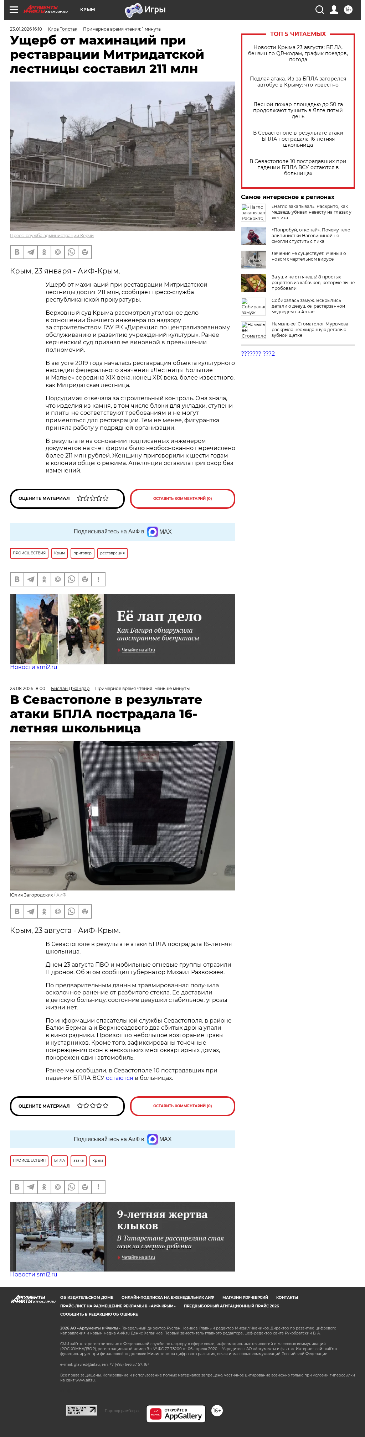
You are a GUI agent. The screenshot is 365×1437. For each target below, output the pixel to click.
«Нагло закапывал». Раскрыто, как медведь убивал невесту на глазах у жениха (311, 212)
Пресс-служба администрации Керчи (52, 235)
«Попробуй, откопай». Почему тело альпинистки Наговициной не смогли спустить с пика (311, 235)
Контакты (287, 1297)
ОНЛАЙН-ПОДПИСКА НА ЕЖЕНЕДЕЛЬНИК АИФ (168, 1297)
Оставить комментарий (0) (182, 498)
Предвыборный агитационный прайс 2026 (231, 1306)
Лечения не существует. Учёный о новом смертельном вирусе (309, 256)
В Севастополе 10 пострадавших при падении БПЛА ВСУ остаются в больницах (298, 167)
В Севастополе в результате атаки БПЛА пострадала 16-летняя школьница (298, 139)
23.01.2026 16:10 (26, 29)
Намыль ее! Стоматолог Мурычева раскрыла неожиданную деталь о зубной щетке (310, 329)
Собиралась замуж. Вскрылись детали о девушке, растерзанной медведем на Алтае (308, 306)
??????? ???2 (258, 353)
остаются (119, 1078)
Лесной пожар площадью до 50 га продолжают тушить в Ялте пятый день (298, 110)
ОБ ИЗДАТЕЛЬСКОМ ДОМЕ (86, 1297)
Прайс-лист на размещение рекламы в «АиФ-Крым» (118, 1306)
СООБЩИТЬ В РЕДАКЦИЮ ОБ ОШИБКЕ (99, 1314)
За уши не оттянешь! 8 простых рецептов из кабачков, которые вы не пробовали (313, 282)
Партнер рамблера (122, 1411)
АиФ (61, 895)
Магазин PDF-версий (245, 1297)
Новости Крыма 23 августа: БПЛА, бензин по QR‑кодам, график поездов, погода (298, 54)
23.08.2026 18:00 (27, 688)
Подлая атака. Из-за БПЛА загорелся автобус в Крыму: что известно (298, 82)
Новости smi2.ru (33, 667)
